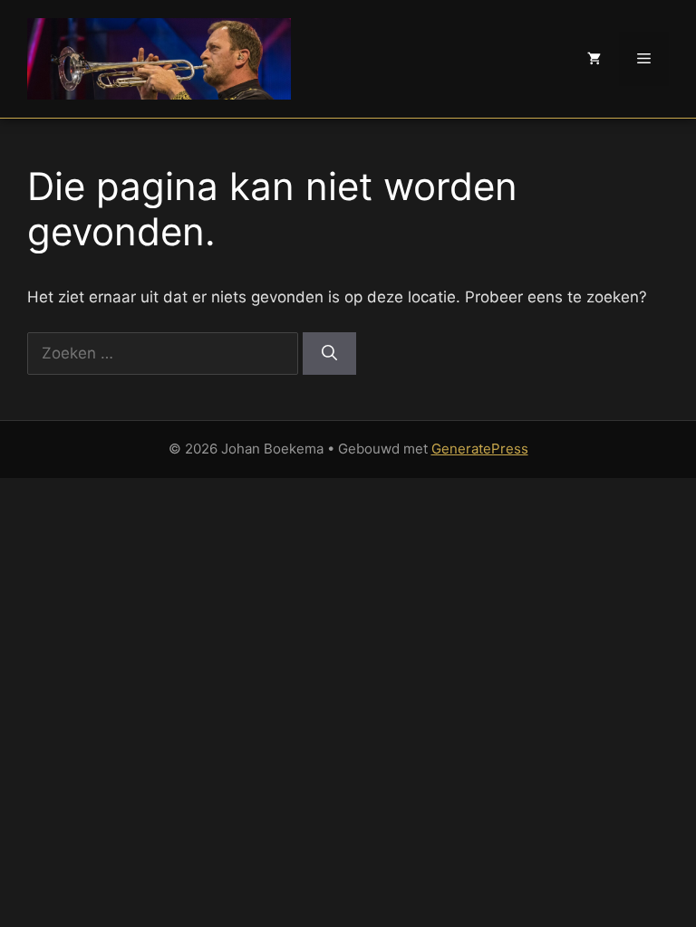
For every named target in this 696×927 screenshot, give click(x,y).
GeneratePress (479, 448)
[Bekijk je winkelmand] (594, 59)
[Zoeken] (329, 354)
